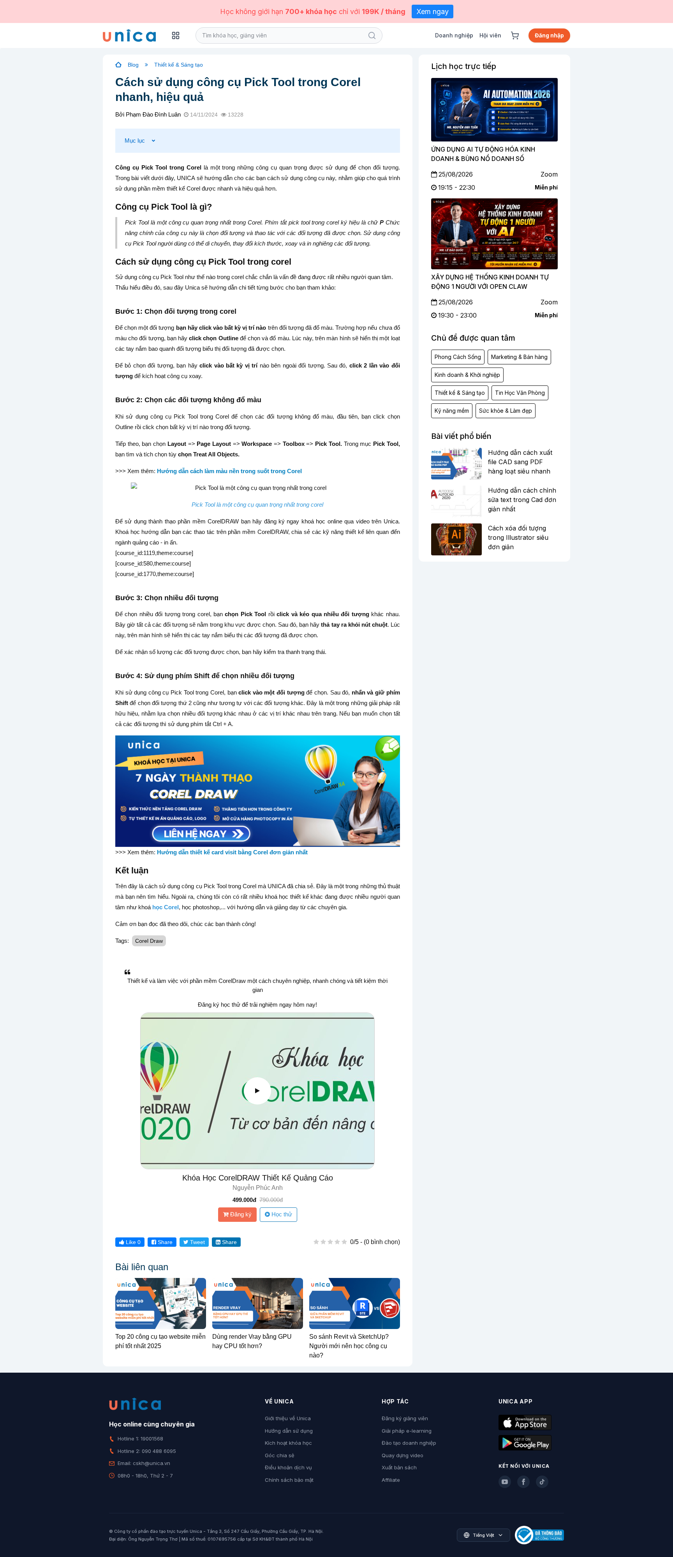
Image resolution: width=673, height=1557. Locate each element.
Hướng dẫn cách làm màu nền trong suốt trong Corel (229, 471)
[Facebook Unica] (523, 1482)
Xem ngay (432, 11)
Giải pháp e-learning (407, 1431)
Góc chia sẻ (279, 1455)
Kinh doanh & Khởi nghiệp (467, 374)
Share (164, 1242)
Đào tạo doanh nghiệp (409, 1443)
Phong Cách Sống (458, 356)
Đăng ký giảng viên (405, 1418)
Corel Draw (149, 941)
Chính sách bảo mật (289, 1480)
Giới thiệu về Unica (288, 1418)
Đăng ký (240, 1214)
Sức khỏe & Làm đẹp (505, 410)
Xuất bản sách (399, 1467)
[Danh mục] (175, 35)
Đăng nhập (549, 35)
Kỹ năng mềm (452, 410)
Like (132, 1242)
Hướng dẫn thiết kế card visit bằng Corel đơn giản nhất (232, 852)
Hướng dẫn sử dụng (289, 1431)
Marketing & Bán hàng (519, 356)
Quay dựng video (402, 1455)
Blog (133, 65)
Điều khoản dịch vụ (288, 1467)
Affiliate (391, 1480)
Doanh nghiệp (454, 35)
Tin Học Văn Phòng (520, 392)
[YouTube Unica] (505, 1482)
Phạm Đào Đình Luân (153, 114)
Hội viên (490, 35)
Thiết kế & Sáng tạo (178, 65)
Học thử (281, 1214)
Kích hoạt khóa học (288, 1443)
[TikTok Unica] (542, 1482)
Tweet (197, 1242)
